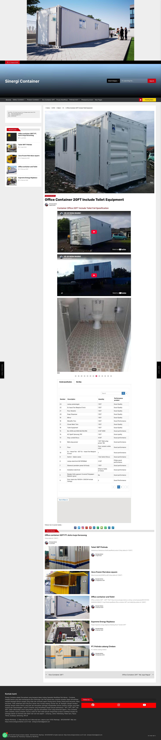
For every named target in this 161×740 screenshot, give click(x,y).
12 (108, 376)
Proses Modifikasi (62, 100)
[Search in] (126, 393)
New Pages (98, 100)
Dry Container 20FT (48, 100)
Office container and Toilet (102, 597)
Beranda (8, 100)
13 (111, 376)
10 (102, 376)
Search (152, 81)
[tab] (65, 381)
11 (105, 376)
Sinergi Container (22, 81)
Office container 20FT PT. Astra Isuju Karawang (66, 535)
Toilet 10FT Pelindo (99, 547)
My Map (78, 382)
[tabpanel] (94, 440)
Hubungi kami (73, 100)
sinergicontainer (53, 203)
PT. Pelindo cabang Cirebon (103, 646)
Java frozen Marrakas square (104, 572)
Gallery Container (18, 100)
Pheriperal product (87, 100)
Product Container (33, 100)
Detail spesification (65, 382)
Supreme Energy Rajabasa (103, 622)
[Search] (123, 393)
